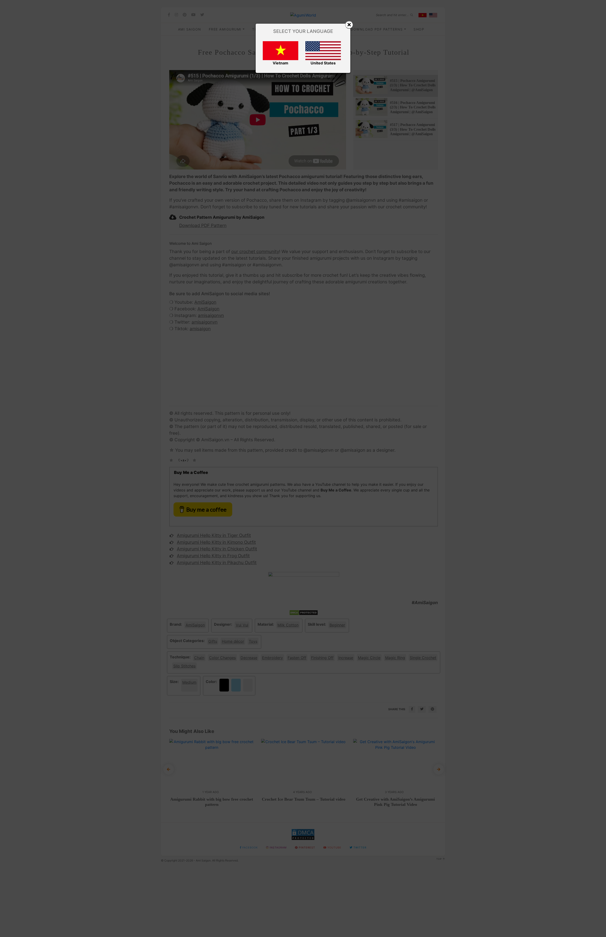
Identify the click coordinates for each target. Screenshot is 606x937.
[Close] (349, 25)
